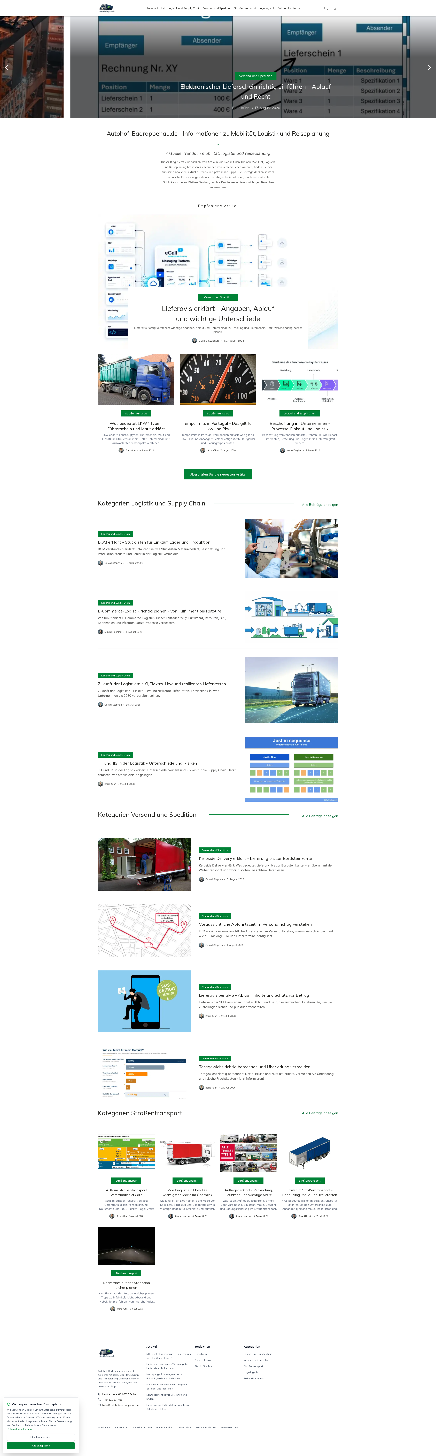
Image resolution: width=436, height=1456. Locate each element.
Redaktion (202, 1346)
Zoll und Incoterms (288, 8)
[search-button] (326, 8)
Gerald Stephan (204, 1366)
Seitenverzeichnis (229, 1427)
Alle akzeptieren (41, 1445)
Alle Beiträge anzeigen (320, 504)
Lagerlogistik (267, 8)
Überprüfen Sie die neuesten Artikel (218, 474)
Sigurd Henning (203, 1360)
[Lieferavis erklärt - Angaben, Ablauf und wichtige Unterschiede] (218, 281)
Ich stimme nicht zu (40, 1437)
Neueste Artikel (155, 8)
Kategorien (252, 1346)
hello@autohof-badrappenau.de (120, 1405)
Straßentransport (245, 8)
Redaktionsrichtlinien (206, 1427)
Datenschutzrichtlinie (141, 1427)
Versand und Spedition (217, 8)
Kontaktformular (164, 1427)
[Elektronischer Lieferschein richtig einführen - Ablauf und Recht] (218, 67)
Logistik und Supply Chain (184, 8)
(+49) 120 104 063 (112, 1399)
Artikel (151, 1346)
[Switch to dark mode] (335, 8)
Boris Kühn (201, 1353)
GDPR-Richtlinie (183, 1427)
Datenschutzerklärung (19, 1428)
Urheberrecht (120, 1427)
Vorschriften (104, 1427)
